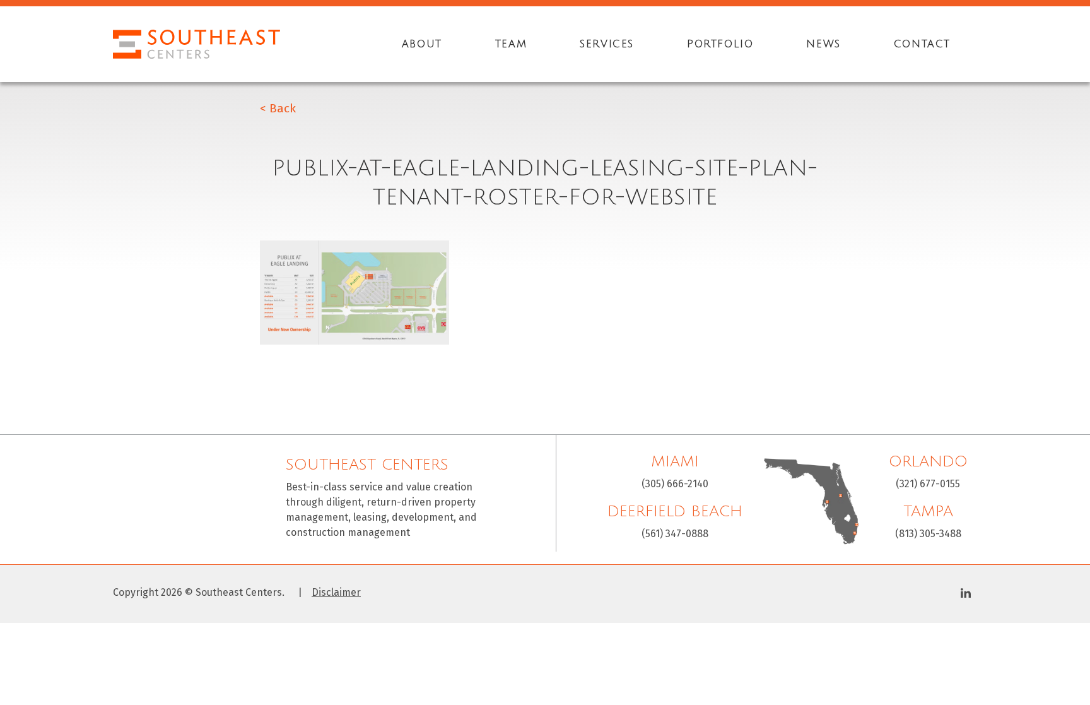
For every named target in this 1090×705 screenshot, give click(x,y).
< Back (278, 108)
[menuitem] (422, 44)
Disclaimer (336, 593)
